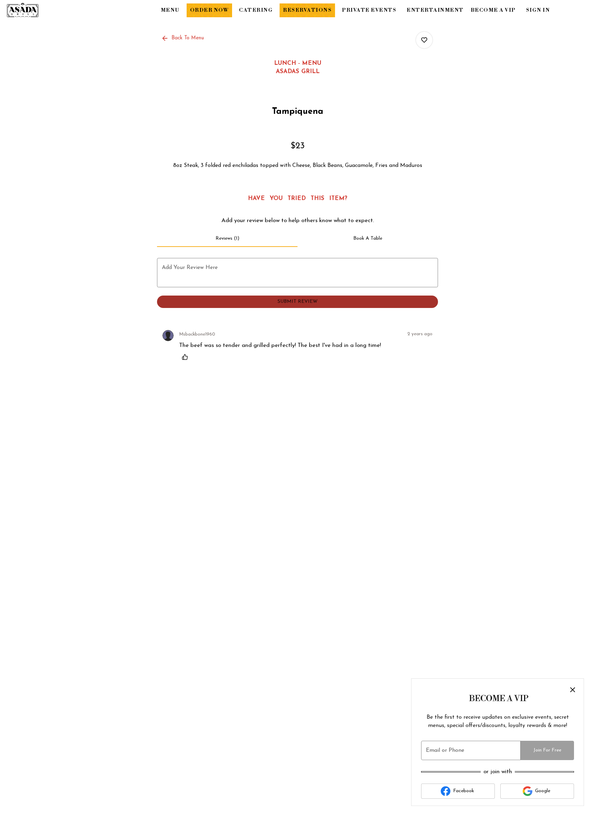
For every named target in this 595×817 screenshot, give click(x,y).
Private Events (369, 10)
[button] (183, 38)
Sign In (538, 10)
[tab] (227, 238)
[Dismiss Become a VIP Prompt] (572, 689)
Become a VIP (493, 10)
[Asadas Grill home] (36, 10)
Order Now (209, 10)
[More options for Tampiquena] (424, 40)
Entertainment (435, 10)
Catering (256, 10)
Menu (170, 10)
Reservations (307, 10)
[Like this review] (186, 356)
